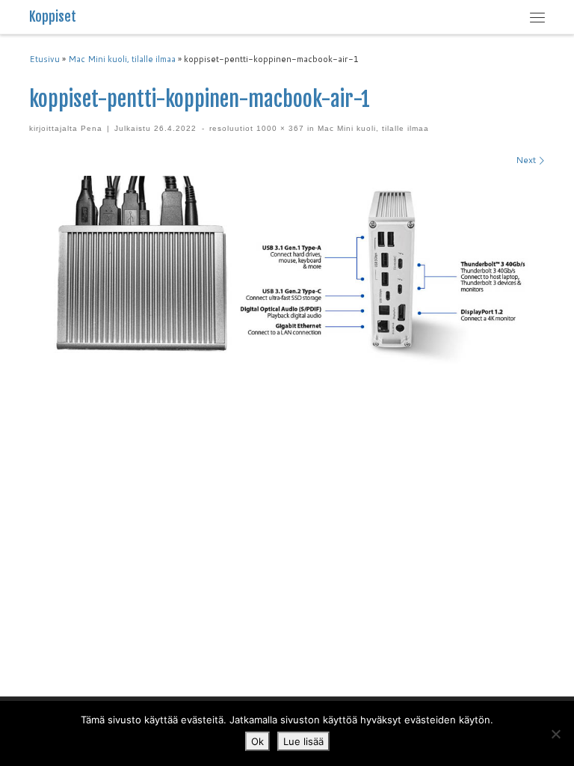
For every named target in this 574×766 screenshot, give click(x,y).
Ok (257, 741)
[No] (555, 733)
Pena (91, 128)
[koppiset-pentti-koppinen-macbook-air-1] (287, 270)
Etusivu (44, 59)
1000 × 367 (278, 128)
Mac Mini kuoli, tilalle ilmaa (122, 59)
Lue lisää (303, 741)
